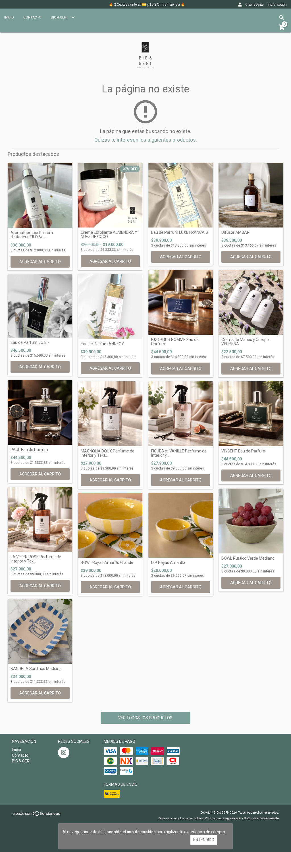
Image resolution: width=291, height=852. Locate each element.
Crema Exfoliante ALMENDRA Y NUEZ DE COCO (109, 234)
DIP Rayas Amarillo (168, 563)
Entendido (203, 839)
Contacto (32, 17)
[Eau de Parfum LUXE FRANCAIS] (180, 195)
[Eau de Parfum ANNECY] (110, 306)
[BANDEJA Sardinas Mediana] (40, 631)
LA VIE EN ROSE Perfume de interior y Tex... (36, 559)
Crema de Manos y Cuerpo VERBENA (245, 342)
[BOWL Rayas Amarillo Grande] (110, 525)
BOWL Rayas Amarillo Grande (107, 563)
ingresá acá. (233, 818)
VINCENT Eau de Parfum (243, 451)
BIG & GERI (59, 17)
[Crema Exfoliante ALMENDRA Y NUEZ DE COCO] (110, 195)
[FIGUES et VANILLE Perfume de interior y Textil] (180, 413)
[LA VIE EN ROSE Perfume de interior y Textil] (40, 519)
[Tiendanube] (37, 815)
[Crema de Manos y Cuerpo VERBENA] (251, 302)
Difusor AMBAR (235, 232)
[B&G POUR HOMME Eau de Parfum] (180, 302)
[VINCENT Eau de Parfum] (251, 413)
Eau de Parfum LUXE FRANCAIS (179, 232)
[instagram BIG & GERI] (63, 752)
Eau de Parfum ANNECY (102, 344)
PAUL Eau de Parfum (29, 450)
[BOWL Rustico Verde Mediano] (251, 521)
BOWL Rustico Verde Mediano (248, 558)
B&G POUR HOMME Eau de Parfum (175, 342)
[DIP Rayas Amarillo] (180, 525)
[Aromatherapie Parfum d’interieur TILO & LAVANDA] (40, 195)
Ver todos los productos (145, 717)
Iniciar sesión (277, 5)
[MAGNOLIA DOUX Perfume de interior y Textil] (110, 413)
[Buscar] (282, 17)
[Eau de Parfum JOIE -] (40, 305)
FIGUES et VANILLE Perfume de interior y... (179, 453)
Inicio (9, 17)
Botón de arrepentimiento (261, 818)
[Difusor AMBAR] (251, 195)
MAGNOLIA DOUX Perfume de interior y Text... (107, 453)
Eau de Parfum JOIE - (30, 342)
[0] (282, 29)
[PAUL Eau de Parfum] (40, 412)
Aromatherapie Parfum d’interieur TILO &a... (32, 235)
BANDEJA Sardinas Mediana (36, 669)
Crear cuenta (254, 5)
